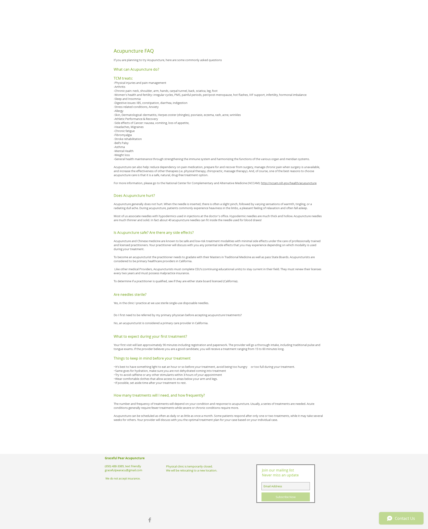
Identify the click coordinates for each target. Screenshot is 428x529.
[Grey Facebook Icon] (149, 520)
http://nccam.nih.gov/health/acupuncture (289, 183)
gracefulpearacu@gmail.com (123, 470)
